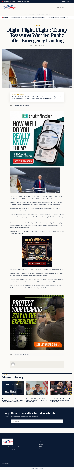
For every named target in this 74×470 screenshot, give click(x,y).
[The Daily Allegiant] (9, 7)
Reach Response (39, 468)
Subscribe (67, 421)
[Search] (70, 7)
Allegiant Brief (65, 1)
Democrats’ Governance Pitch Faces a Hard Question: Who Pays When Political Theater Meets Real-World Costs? (12, 400)
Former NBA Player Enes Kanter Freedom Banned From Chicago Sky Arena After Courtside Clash (60, 400)
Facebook (17, 105)
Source (11, 291)
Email (21, 105)
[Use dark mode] (71, 1)
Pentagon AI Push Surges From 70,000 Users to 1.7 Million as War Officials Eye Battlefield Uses (36, 400)
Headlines (37, 25)
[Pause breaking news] (70, 17)
